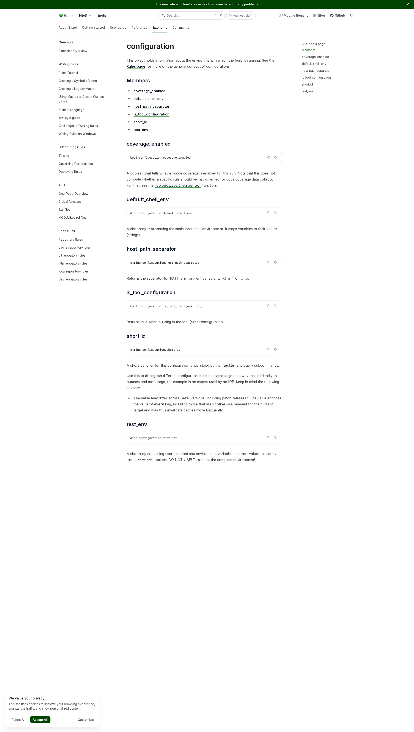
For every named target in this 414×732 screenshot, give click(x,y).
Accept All (40, 719)
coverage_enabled (315, 57)
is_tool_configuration (316, 77)
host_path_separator (316, 70)
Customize (86, 719)
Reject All (18, 719)
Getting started (93, 27)
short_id (307, 84)
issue (219, 4)
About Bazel (68, 27)
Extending (159, 27)
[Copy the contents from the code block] (268, 157)
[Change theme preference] (351, 15)
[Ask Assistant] (275, 157)
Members (308, 50)
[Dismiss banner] (408, 4)
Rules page (136, 66)
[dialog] (52, 709)
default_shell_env (314, 63)
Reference (139, 27)
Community (180, 27)
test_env (308, 91)
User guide (118, 27)
